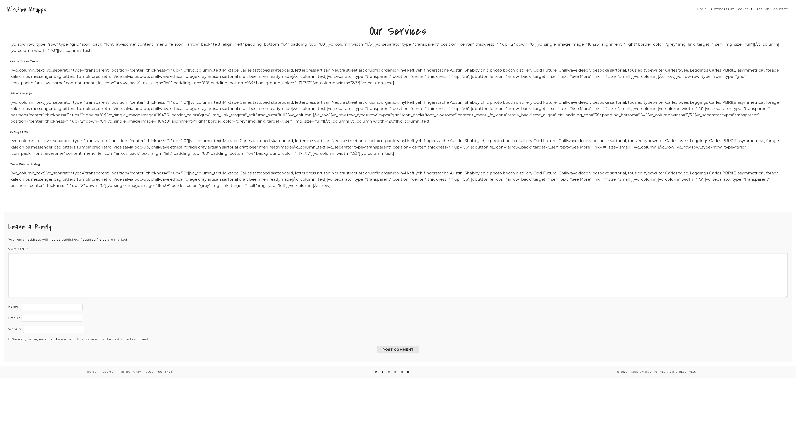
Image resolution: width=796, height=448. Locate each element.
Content (745, 9)
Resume (763, 9)
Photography (722, 9)
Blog (150, 372)
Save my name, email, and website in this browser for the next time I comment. (81, 339)
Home (701, 9)
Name (14, 306)
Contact (780, 9)
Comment (18, 248)
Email (14, 318)
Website (15, 329)
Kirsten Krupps (26, 9)
